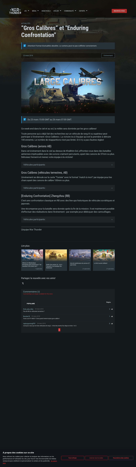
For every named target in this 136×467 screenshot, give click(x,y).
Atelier (56, 11)
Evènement (108, 55)
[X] (23, 283)
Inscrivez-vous (119, 11)
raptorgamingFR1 (29, 324)
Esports (82, 11)
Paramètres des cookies (121, 458)
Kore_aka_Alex (28, 309)
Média (34, 11)
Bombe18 (26, 316)
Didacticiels (46, 11)
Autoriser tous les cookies (96, 458)
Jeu (25, 11)
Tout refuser (72, 458)
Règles (108, 302)
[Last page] (78, 329)
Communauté (69, 11)
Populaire (31, 304)
